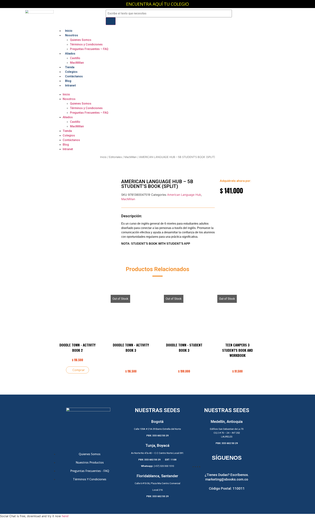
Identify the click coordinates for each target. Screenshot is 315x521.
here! (65, 516)
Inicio (68, 30)
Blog (68, 81)
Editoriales (115, 157)
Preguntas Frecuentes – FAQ (89, 49)
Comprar (79, 370)
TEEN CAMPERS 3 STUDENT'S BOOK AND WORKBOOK (237, 350)
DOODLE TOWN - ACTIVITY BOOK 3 (131, 347)
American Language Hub (184, 194)
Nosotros (71, 35)
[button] (157, 90)
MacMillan (77, 62)
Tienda (69, 67)
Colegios (71, 72)
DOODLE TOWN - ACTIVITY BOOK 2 (77, 347)
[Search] (111, 21)
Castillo (75, 58)
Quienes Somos (80, 40)
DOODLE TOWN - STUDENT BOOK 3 (184, 347)
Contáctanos (74, 76)
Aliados (70, 53)
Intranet (70, 85)
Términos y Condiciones (86, 44)
